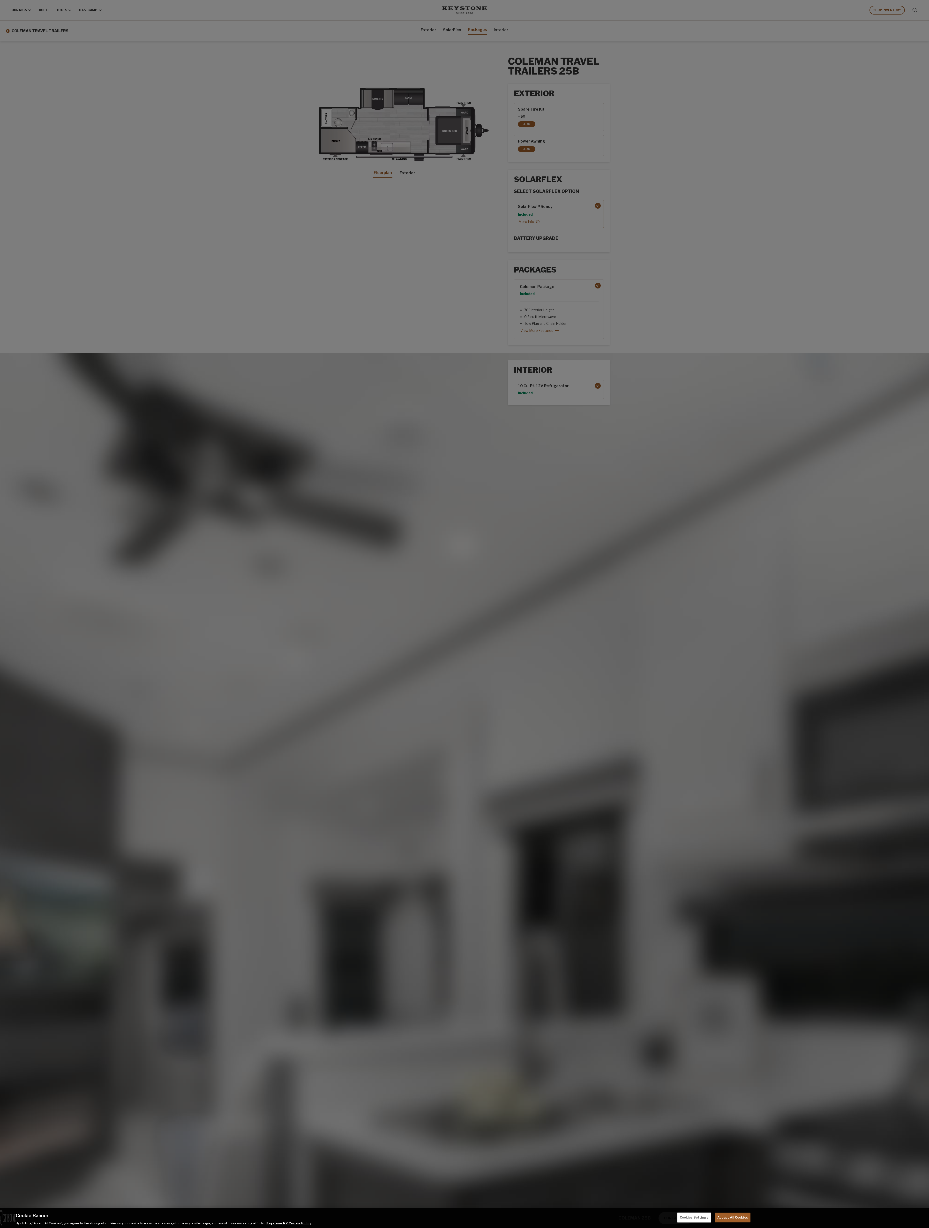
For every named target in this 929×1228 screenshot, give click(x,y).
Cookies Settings (694, 1217)
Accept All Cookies (732, 1217)
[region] (464, 1218)
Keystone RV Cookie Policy (288, 1223)
